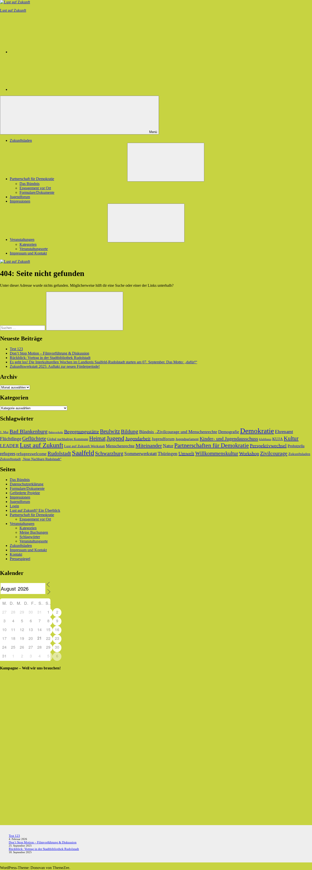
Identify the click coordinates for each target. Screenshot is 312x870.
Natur (168, 445)
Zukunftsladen (21, 140)
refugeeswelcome (31, 453)
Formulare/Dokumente (37, 192)
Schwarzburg (109, 453)
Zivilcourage (273, 453)
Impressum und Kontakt (28, 253)
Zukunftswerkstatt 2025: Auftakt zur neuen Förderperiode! (55, 366)
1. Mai (4, 432)
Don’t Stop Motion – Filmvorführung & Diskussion (49, 353)
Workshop (249, 453)
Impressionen (20, 201)
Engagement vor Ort (35, 188)
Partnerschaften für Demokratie (211, 445)
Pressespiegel (20, 559)
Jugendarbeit (138, 438)
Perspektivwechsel (268, 445)
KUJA (277, 439)
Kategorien (28, 244)
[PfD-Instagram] (46, 52)
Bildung (129, 431)
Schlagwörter (30, 537)
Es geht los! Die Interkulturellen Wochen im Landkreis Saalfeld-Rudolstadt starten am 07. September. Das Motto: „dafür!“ (103, 362)
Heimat (97, 438)
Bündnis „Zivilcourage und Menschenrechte (178, 431)
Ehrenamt (284, 431)
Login (14, 506)
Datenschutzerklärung (26, 484)
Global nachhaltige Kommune (67, 439)
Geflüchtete (34, 438)
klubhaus (265, 439)
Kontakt (16, 554)
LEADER (9, 445)
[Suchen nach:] (23, 328)
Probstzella (296, 446)
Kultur (291, 438)
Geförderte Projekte (25, 493)
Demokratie (257, 431)
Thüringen (167, 453)
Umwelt (186, 453)
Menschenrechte (120, 445)
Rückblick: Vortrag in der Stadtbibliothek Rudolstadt (50, 358)
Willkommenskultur (216, 453)
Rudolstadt (59, 453)
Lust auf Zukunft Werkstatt (84, 446)
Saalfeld (83, 453)
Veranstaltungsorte (34, 249)
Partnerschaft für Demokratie (32, 179)
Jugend (115, 438)
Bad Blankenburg (29, 431)
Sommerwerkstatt (140, 453)
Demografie (228, 431)
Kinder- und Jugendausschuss (229, 438)
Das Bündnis (29, 184)
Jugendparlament (187, 439)
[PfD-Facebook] (46, 89)
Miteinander (149, 446)
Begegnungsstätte (81, 431)
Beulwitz (110, 431)
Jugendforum (20, 197)
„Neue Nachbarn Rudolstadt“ (41, 459)
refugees (7, 453)
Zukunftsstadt (10, 459)
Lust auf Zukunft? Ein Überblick (35, 510)
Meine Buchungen (34, 532)
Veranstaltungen (22, 239)
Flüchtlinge (10, 438)
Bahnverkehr (56, 432)
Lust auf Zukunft (13, 10)
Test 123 (16, 349)
